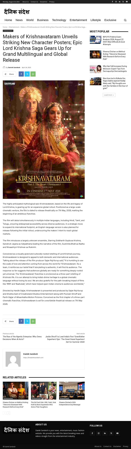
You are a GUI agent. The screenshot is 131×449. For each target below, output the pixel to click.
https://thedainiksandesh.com (33, 357)
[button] (125, 20)
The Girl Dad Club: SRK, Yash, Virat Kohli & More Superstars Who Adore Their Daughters (43, 404)
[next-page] (8, 413)
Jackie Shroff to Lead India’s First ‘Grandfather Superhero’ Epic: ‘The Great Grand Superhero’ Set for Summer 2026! (65, 339)
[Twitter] (123, 1)
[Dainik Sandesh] (4, 67)
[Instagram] (116, 1)
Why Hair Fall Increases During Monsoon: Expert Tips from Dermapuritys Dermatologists (115, 68)
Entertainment (14, 27)
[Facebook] (112, 1)
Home (5, 27)
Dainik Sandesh (14, 67)
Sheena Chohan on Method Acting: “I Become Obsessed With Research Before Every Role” (15, 404)
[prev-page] (4, 413)
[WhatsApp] (33, 74)
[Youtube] (126, 1)
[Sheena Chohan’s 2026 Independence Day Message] (72, 391)
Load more (108, 95)
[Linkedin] (119, 1)
